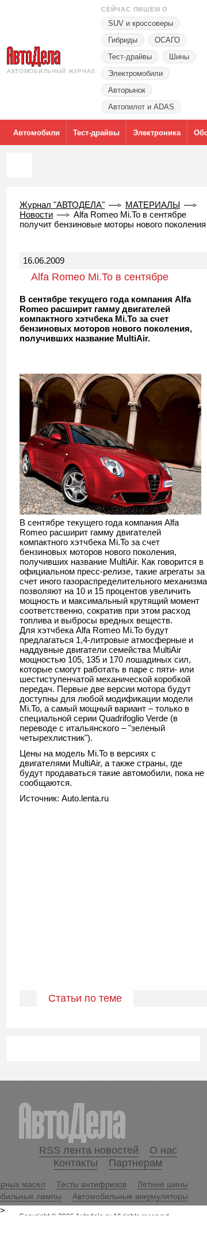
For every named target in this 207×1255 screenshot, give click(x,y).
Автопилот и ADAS (141, 106)
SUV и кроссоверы (140, 23)
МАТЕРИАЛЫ (152, 205)
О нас (163, 1150)
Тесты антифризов (91, 1184)
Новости (36, 214)
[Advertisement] (103, 909)
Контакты (75, 1163)
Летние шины (162, 1184)
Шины (179, 56)
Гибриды (122, 40)
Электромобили (135, 73)
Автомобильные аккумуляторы (130, 1196)
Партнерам (135, 1163)
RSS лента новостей (89, 1150)
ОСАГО (167, 40)
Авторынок (126, 90)
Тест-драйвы (130, 56)
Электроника (157, 132)
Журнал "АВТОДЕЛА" (62, 205)
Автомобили (36, 132)
